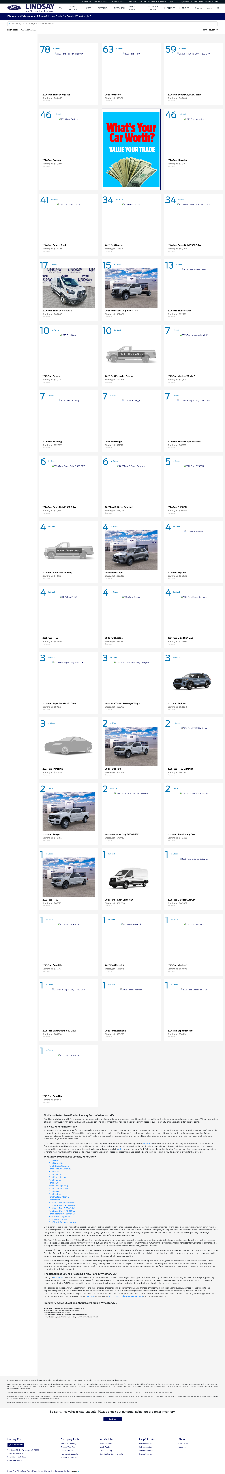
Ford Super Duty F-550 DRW (62, 1214)
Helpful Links (147, 1439)
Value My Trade (145, 1444)
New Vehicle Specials (69, 1454)
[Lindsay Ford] (31, 8)
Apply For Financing (68, 1444)
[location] (145, 2)
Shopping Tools (70, 1439)
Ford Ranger (54, 1200)
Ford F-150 (54, 1183)
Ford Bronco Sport (57, 1163)
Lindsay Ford (11, 1471)
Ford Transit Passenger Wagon (63, 1222)
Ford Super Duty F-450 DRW (62, 1211)
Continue (112, 1419)
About (182, 1439)
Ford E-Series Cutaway (59, 1166)
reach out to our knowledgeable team (125, 1296)
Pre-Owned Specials (69, 1457)
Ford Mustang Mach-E (59, 1197)
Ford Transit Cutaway (58, 1219)
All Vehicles (107, 1439)
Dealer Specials (67, 1450)
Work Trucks (105, 1447)
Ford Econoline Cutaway (60, 1169)
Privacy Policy (21, 1471)
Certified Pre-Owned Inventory (112, 1454)
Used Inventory (106, 1450)
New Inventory (106, 1444)
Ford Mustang (55, 1194)
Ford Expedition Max (58, 1177)
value (120, 1149)
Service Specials (145, 1454)
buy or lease (58, 1277)
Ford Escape (54, 1172)
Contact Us (17, 1445)
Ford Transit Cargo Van (59, 1217)
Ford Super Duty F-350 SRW (62, 1208)
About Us (182, 1447)
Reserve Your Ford (68, 1447)
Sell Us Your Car (145, 1447)
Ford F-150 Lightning (58, 1186)
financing (147, 1143)
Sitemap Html (49, 1471)
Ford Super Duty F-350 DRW (62, 1205)
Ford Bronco (54, 1160)
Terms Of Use (32, 1471)
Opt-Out (66, 1471)
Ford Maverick (55, 1191)
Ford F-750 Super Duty (59, 1188)
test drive (90, 1296)
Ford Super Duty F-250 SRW (62, 1202)
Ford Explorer (55, 1180)
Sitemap (40, 1471)
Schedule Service (146, 1450)
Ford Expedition (56, 1174)
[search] (218, 8)
